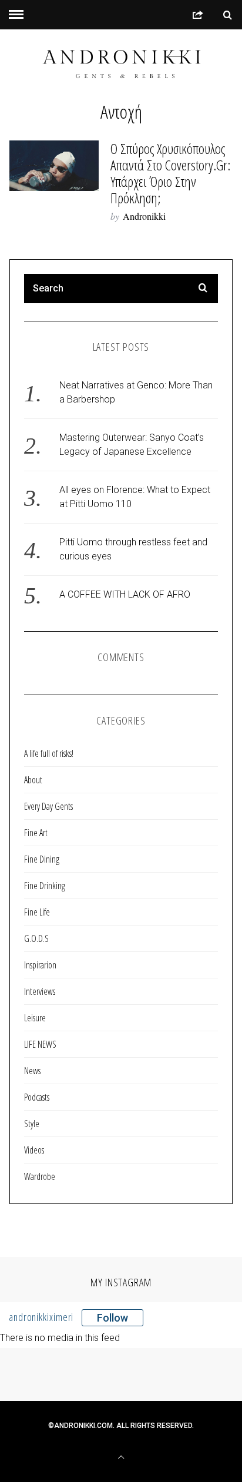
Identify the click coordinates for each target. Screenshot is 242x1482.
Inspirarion (40, 964)
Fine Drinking (44, 885)
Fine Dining (41, 859)
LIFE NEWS (40, 1044)
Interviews (39, 991)
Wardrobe (39, 1176)
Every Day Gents (48, 806)
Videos (34, 1150)
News (32, 1070)
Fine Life (37, 912)
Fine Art (36, 832)
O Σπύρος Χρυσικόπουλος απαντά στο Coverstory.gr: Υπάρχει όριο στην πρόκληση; (170, 173)
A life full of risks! (48, 753)
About (33, 779)
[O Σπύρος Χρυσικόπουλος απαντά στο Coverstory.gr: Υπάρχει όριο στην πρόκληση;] (54, 165)
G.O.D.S (36, 938)
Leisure (35, 1017)
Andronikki (144, 216)
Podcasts (36, 1097)
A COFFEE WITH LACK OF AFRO (124, 594)
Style (31, 1123)
